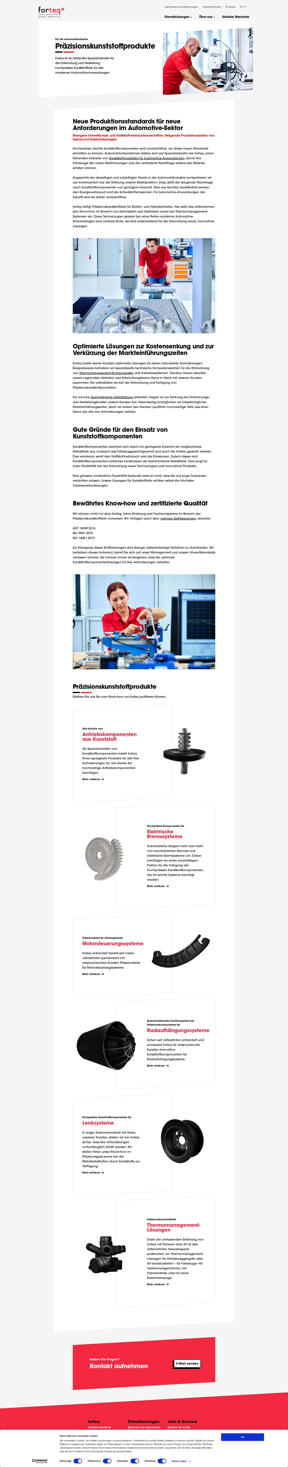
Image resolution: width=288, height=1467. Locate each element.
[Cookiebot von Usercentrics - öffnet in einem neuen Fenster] (40, 1461)
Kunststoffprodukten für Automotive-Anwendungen (146, 158)
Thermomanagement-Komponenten (106, 373)
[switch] (107, 1461)
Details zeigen (179, 1461)
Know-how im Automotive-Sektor (144, 1428)
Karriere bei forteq (212, 7)
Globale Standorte (99, 1427)
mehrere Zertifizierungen (178, 518)
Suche (232, 7)
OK (242, 1437)
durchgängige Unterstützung (112, 397)
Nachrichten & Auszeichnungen (181, 7)
